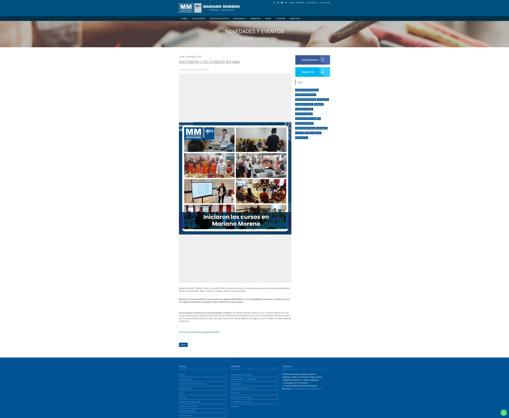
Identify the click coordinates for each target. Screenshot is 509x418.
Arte (181, 392)
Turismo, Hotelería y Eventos (192, 383)
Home (184, 18)
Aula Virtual (312, 3)
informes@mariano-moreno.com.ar (306, 388)
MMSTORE (295, 18)
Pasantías (255, 18)
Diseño (182, 374)
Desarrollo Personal (188, 406)
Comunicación (185, 379)
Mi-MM (291, 3)
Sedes (268, 18)
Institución (198, 18)
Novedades (239, 18)
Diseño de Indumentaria (242, 374)
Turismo (234, 406)
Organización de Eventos (242, 397)
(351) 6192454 (325, 3)
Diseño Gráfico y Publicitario (243, 379)
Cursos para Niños (187, 410)
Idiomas (182, 397)
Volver (183, 344)
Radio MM (300, 3)
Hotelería (235, 392)
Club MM (280, 18)
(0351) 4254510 (300, 385)
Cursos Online (185, 415)
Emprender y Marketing (190, 401)
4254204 (312, 385)
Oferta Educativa (219, 18)
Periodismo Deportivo (241, 401)
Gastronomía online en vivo (243, 388)
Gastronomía (185, 388)
